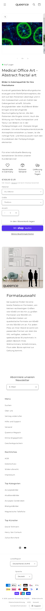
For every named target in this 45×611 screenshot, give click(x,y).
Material (5, 187)
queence (11, 598)
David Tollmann (12, 527)
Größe (4, 197)
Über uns (9, 411)
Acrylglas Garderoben (14, 501)
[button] (4, 4)
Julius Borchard (12, 538)
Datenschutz (10, 464)
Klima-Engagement (14, 438)
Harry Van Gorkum (13, 532)
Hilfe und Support (13, 421)
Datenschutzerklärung (17, 602)
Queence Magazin (13, 432)
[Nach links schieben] (17, 58)
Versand (14, 183)
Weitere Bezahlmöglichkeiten (22, 234)
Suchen (8, 405)
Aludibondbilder (12, 495)
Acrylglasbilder (11, 490)
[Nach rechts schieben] (27, 58)
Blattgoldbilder (12, 506)
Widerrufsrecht (12, 469)
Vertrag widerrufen (13, 416)
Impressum (10, 475)
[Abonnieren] (35, 387)
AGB (7, 458)
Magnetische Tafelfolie (15, 512)
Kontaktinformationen (18, 606)
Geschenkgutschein (14, 443)
